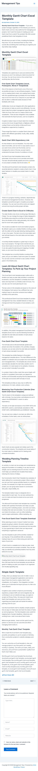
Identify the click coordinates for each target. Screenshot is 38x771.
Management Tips (11, 3)
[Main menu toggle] (34, 3)
